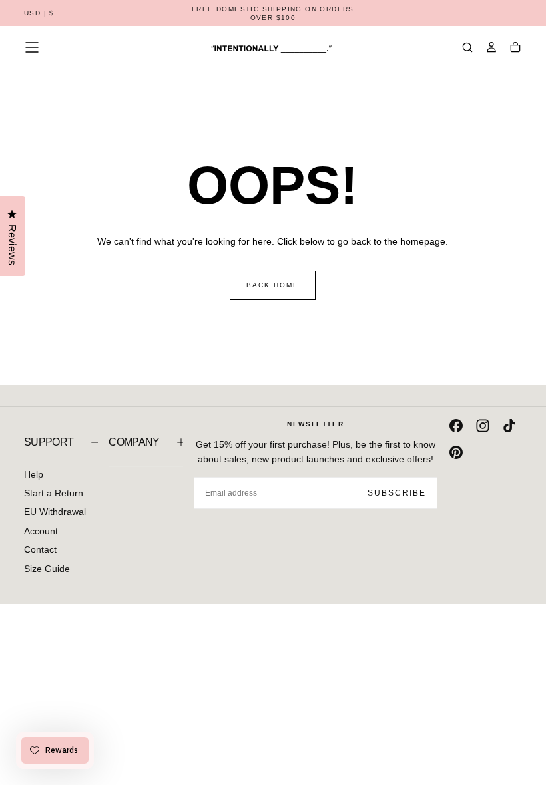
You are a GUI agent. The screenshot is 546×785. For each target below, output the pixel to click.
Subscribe (397, 493)
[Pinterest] (456, 452)
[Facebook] (456, 426)
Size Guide (47, 568)
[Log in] (491, 49)
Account (41, 531)
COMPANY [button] (134, 442)
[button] (39, 13)
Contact (40, 549)
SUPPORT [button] (49, 442)
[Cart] (515, 49)
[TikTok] (509, 426)
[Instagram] (483, 426)
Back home (272, 285)
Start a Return (53, 493)
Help (33, 474)
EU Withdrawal (55, 511)
